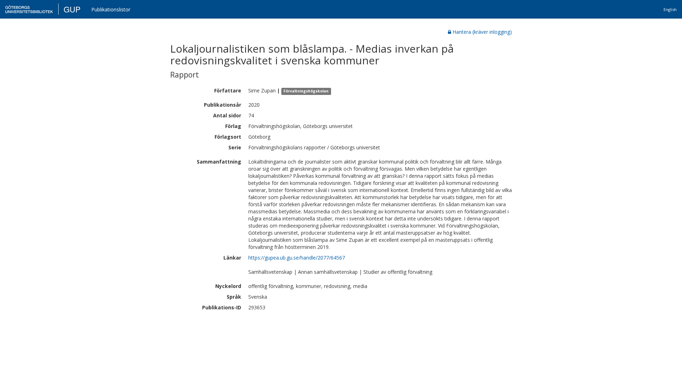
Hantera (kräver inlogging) (482, 31)
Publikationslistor (110, 9)
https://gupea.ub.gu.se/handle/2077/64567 (296, 257)
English (670, 9)
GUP (72, 9)
